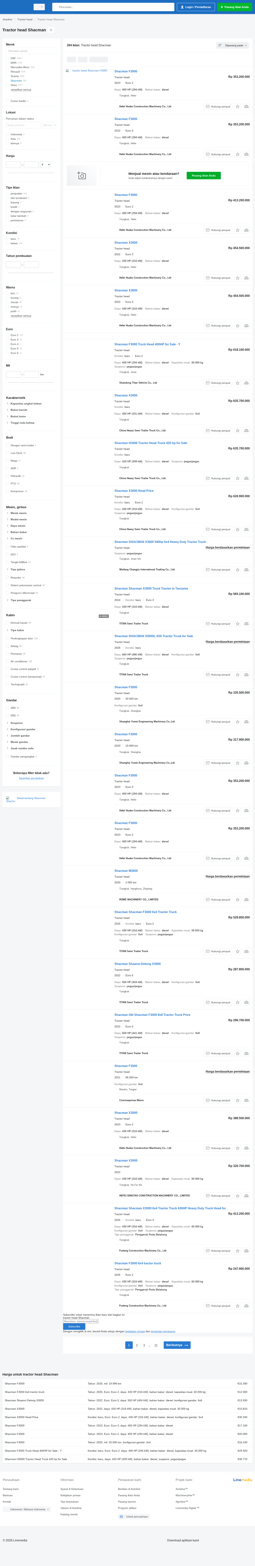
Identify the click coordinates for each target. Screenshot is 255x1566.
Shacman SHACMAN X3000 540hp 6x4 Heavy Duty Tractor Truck (160, 541)
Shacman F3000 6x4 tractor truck (137, 1263)
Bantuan (8, 1495)
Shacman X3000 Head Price (134, 490)
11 (156, 1345)
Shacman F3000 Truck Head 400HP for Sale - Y (147, 344)
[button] (237, 106)
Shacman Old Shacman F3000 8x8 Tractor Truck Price (152, 1014)
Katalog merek (69, 1514)
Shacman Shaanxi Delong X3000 (137, 963)
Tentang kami (11, 1488)
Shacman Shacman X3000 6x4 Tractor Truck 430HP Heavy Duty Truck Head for (170, 1208)
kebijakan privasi (135, 1331)
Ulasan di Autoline (71, 1507)
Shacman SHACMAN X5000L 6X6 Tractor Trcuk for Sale (153, 636)
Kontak (7, 1501)
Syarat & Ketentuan (71, 1488)
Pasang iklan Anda (204, 175)
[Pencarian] (56, 7)
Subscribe (74, 1326)
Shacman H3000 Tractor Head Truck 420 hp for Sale (150, 443)
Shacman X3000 (125, 242)
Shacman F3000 (125, 71)
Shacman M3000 (126, 870)
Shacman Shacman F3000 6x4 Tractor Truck (145, 912)
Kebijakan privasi (70, 1495)
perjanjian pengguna (163, 1331)
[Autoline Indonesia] (16, 7)
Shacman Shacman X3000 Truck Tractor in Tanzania (151, 588)
